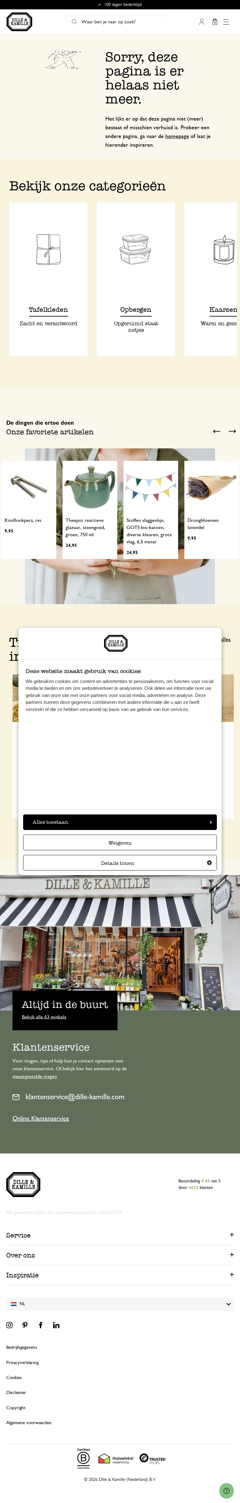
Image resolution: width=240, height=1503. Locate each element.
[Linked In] (56, 1325)
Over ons (20, 1255)
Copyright (16, 1407)
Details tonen (117, 863)
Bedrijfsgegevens (21, 1347)
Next (232, 431)
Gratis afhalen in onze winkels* (123, 4)
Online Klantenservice (40, 1118)
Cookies (14, 1377)
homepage (177, 136)
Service (18, 1235)
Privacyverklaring (22, 1362)
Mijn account (201, 22)
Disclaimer (16, 1392)
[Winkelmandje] (214, 22)
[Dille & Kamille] (19, 21)
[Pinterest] (25, 1325)
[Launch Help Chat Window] (226, 1491)
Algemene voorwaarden (29, 1422)
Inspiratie (22, 1275)
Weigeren (120, 843)
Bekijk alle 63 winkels (44, 1016)
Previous (216, 431)
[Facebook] (41, 1325)
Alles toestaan (50, 822)
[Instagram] (9, 1325)
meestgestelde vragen (34, 1076)
